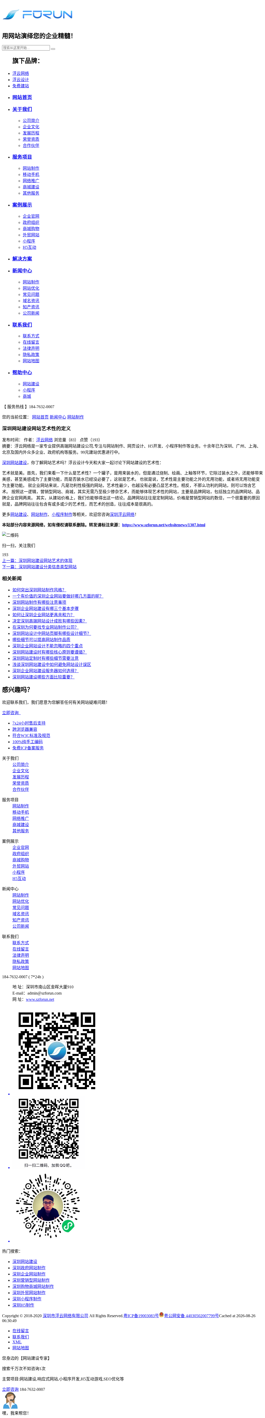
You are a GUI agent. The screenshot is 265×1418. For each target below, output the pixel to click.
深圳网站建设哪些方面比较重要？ (43, 677)
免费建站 (20, 86)
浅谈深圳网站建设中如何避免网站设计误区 (51, 664)
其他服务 (31, 193)
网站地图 (31, 361)
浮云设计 (20, 79)
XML (17, 1342)
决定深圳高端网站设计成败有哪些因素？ (49, 621)
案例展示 (22, 205)
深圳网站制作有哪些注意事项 (39, 602)
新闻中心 (22, 270)
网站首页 (22, 97)
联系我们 (22, 325)
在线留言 (31, 342)
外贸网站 (31, 235)
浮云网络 (20, 73)
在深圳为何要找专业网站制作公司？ (45, 627)
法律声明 (31, 348)
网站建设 (31, 384)
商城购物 (31, 228)
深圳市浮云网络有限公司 (65, 1316)
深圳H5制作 (23, 1305)
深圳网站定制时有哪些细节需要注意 (45, 658)
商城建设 (31, 187)
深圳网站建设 (14, 462)
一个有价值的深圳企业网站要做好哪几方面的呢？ (58, 596)
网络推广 (31, 181)
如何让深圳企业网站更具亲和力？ (43, 615)
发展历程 (31, 133)
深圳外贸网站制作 (29, 1293)
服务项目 (22, 157)
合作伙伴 (31, 145)
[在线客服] (137, 1207)
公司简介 (31, 120)
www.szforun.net (40, 999)
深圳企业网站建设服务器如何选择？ (45, 671)
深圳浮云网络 (122, 514)
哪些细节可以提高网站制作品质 (41, 639)
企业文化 (31, 127)
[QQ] (137, 1133)
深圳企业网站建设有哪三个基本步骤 (45, 608)
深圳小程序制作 (26, 1299)
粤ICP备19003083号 (141, 1316)
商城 (27, 396)
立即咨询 (11, 713)
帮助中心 (22, 372)
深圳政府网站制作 (29, 1268)
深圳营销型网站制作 (31, 1280)
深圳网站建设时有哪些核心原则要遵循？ (49, 652)
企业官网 (31, 216)
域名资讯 (31, 301)
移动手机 (31, 174)
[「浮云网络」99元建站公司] (37, 20)
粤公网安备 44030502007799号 (191, 1316)
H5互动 (29, 247)
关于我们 (22, 109)
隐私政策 (31, 354)
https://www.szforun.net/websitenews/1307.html (163, 525)
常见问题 (31, 294)
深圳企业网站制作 (29, 1274)
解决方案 (22, 258)
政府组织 (31, 222)
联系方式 (31, 336)
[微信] (137, 1051)
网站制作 (31, 168)
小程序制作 (62, 514)
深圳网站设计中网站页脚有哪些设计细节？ (51, 633)
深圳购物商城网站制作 (33, 1286)
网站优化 (31, 288)
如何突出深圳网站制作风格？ (39, 590)
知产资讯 (31, 307)
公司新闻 (31, 313)
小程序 (29, 241)
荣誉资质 (31, 139)
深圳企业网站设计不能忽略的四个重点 (47, 646)
